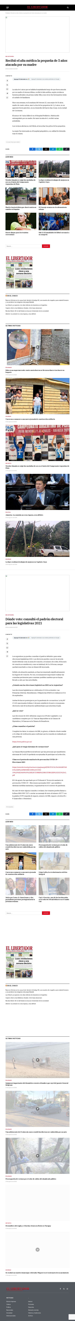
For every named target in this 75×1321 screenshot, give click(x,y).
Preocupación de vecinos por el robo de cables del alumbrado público (53, 846)
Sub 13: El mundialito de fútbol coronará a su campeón (54, 234)
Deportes (8, 463)
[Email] (7, 89)
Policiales (9, 367)
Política (8, 512)
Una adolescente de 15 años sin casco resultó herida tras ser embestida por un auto (20, 847)
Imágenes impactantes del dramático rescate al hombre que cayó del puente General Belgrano (37, 1084)
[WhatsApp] (7, 97)
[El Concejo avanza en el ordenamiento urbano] (54, 196)
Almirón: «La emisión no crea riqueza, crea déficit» (21, 314)
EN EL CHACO (12, 296)
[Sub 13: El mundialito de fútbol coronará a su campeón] (54, 221)
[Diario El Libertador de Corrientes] (37, 7)
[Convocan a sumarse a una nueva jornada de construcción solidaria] (38, 396)
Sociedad (8, 416)
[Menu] (7, 8)
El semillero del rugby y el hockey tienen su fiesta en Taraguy (28, 1226)
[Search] (68, 8)
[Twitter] (7, 85)
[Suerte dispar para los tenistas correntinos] (20, 221)
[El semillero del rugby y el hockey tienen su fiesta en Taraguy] (38, 1203)
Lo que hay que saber (13, 142)
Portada (7, 13)
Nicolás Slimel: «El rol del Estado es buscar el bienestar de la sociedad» (27, 311)
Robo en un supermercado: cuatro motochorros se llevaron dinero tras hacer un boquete (35, 371)
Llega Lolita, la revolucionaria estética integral (53, 873)
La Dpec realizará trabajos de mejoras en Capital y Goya (54, 181)
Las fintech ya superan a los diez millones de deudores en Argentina (26, 305)
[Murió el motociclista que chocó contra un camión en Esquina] (20, 196)
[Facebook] (7, 80)
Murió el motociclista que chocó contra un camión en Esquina (20, 208)
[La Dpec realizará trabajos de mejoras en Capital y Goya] (54, 169)
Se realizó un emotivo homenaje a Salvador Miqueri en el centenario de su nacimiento (37, 1273)
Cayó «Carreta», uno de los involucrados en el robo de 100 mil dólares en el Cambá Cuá (54, 899)
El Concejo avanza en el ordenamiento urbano (53, 208)
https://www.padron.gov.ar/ (22, 742)
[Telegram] (7, 93)
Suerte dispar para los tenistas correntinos (16, 234)
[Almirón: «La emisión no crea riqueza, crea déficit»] (38, 492)
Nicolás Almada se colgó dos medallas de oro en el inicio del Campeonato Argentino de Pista (20, 182)
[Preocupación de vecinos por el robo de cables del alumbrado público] (54, 834)
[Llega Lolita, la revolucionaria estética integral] (54, 861)
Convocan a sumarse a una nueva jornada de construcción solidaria (30, 419)
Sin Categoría (9, 56)
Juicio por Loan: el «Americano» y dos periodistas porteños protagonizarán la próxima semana (20, 899)
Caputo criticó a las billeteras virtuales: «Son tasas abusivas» (24, 308)
